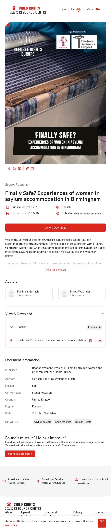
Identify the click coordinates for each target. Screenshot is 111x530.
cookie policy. (10, 525)
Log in (62, 9)
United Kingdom (42, 399)
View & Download (55, 227)
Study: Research (42, 392)
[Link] (27, 168)
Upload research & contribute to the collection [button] (91, 481)
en (72, 9)
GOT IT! (102, 523)
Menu (90, 9)
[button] (29, 514)
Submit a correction (20, 453)
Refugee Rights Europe (58, 371)
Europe (36, 406)
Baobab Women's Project (47, 367)
